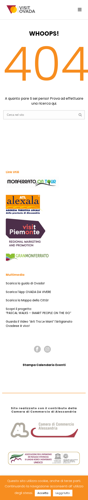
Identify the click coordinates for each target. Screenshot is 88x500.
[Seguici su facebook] (37, 349)
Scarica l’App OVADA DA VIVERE (28, 292)
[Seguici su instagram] (47, 349)
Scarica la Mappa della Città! (27, 300)
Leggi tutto (63, 493)
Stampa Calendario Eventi (44, 365)
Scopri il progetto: (19, 309)
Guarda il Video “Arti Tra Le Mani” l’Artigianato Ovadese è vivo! (39, 323)
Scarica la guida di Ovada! (25, 283)
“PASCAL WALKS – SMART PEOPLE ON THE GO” (38, 313)
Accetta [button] (42, 493)
